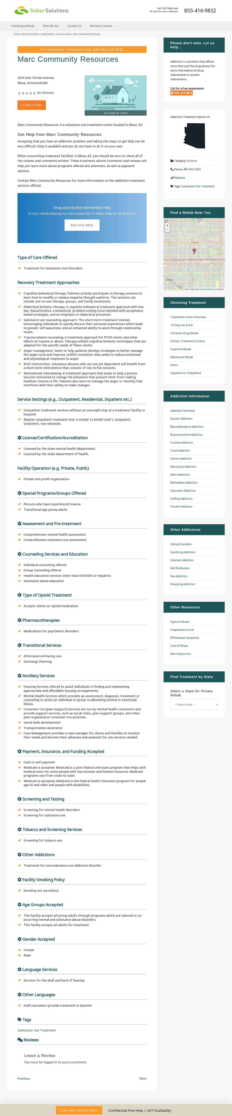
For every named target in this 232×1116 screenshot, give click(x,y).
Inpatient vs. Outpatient (185, 373)
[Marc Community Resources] (194, 251)
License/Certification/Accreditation (55, 437)
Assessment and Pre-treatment (52, 523)
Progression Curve (182, 630)
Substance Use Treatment (36, 1030)
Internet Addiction (182, 560)
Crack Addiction (180, 450)
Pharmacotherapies (41, 620)
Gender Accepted (39, 939)
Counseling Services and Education (55, 554)
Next (143, 1078)
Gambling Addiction (182, 552)
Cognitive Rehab (180, 349)
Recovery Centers (30, 34)
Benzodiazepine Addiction (186, 426)
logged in (50, 1062)
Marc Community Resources (68, 59)
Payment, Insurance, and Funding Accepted (63, 751)
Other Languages (39, 994)
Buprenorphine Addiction (186, 434)
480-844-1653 (192, 169)
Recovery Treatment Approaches (48, 282)
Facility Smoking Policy (44, 879)
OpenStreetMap (206, 289)
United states (47, 34)
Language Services (40, 969)
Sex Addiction (178, 576)
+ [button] (167, 225)
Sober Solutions (41, 10)
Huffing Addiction (181, 498)
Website (180, 178)
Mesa (68, 34)
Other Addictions (39, 854)
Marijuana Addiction (183, 466)
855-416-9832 (111, 49)
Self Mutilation (180, 568)
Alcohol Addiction (181, 418)
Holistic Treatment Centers (187, 341)
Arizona (60, 34)
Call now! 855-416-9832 (79, 1110)
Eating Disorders (181, 544)
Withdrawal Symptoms (184, 638)
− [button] (167, 230)
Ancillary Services (39, 675)
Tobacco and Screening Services (52, 829)
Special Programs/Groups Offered (54, 493)
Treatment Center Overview (188, 317)
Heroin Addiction (181, 458)
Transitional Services (42, 645)
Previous (23, 1078)
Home (17, 34)
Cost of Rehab (179, 646)
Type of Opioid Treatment (47, 595)
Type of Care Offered (37, 257)
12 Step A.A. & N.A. (181, 325)
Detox (174, 365)
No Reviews (45, 93)
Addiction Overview (182, 410)
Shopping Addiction (182, 584)
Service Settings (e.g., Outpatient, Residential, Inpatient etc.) (74, 399)
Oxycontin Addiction (183, 490)
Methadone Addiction (184, 482)
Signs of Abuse (179, 622)
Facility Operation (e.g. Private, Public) (53, 468)
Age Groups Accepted (43, 904)
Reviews (31, 1040)
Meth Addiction (180, 474)
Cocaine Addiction (181, 442)
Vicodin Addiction (181, 506)
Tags (27, 1019)
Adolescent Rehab (181, 357)
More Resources (180, 654)
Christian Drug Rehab (184, 333)
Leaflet (186, 289)
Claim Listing (32, 105)
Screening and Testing (43, 799)
